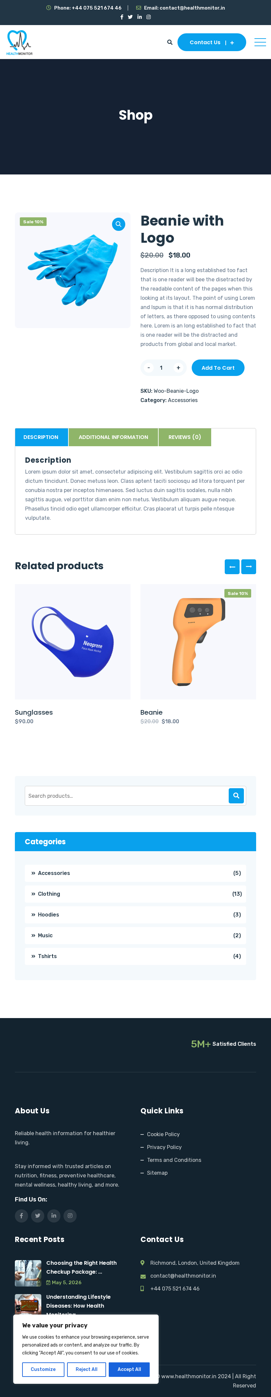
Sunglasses (34, 712)
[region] (86, 1349)
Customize (43, 1369)
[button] (118, 224)
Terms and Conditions (174, 1160)
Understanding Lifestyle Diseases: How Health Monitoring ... (78, 1306)
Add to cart (218, 368)
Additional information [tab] (113, 437)
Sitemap (157, 1173)
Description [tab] (40, 437)
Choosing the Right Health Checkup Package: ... (81, 1267)
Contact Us (205, 42)
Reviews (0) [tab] (185, 437)
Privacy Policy (164, 1147)
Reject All (86, 1369)
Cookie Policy (163, 1134)
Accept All (129, 1369)
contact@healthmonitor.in (192, 8)
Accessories (183, 400)
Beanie (151, 712)
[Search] (236, 795)
